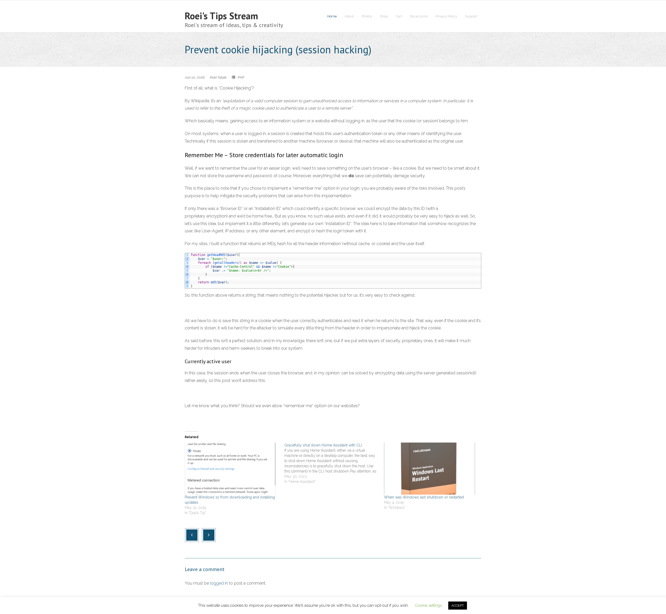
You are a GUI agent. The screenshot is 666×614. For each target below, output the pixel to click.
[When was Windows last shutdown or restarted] (431, 469)
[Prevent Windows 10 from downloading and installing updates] (232, 469)
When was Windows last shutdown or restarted (424, 497)
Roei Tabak (218, 77)
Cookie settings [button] (428, 605)
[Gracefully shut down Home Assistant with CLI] (334, 463)
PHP (241, 77)
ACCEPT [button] (457, 605)
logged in (219, 583)
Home (332, 16)
